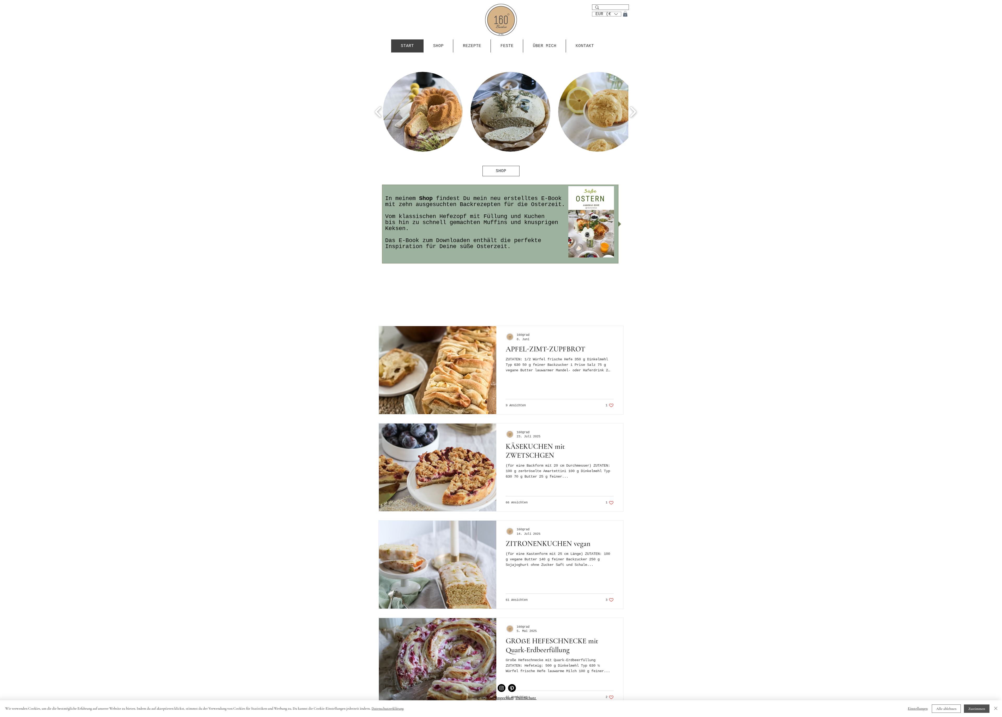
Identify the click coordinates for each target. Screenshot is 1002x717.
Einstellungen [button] (918, 708)
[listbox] (606, 14)
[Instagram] (501, 688)
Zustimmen (976, 709)
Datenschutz (526, 698)
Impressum (505, 698)
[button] (606, 13)
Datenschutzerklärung (388, 708)
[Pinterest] (512, 688)
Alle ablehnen (946, 709)
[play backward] (378, 112)
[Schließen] (996, 708)
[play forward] (633, 112)
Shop (426, 198)
